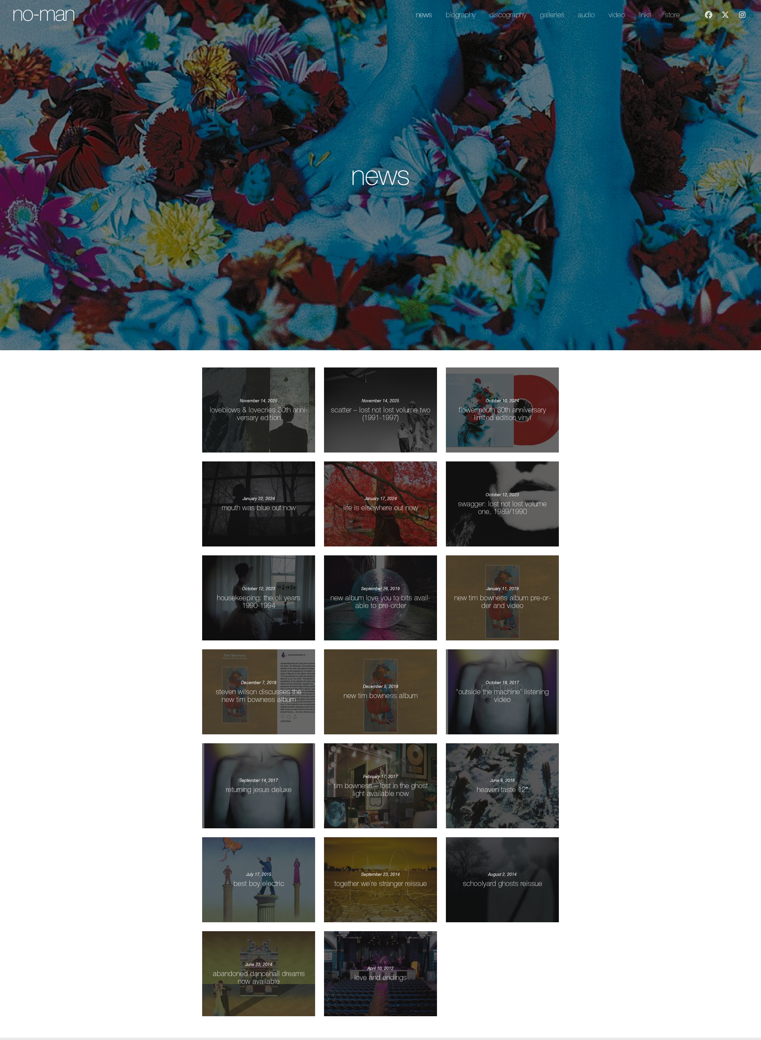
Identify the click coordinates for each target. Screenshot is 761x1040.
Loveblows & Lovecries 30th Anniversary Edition (259, 414)
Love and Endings (380, 977)
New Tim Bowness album (381, 696)
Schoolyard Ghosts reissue (502, 883)
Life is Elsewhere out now (380, 508)
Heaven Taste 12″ (502, 790)
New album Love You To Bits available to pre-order (380, 601)
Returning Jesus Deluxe (259, 790)
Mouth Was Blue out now (259, 508)
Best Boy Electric (258, 883)
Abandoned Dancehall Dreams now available (259, 977)
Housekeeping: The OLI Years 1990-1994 (258, 601)
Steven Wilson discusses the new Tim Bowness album (258, 695)
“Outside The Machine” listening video (502, 695)
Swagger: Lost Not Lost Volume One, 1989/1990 (502, 508)
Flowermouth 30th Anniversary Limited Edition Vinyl (502, 414)
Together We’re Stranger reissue (380, 883)
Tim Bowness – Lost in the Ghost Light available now (381, 789)
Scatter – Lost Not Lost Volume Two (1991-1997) (380, 414)
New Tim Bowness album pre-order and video (502, 601)
